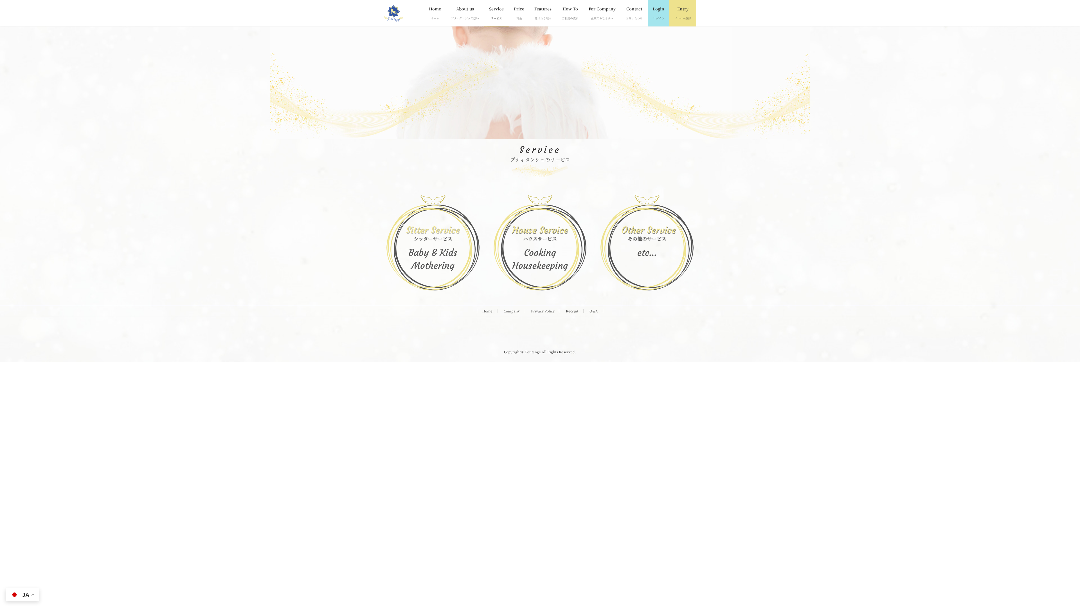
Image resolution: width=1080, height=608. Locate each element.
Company (512, 311)
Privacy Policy (543, 311)
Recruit (572, 311)
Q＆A (594, 311)
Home (487, 311)
